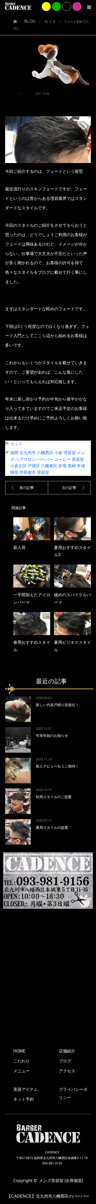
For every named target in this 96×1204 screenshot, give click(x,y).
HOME (19, 1051)
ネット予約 (23, 1099)
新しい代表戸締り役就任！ (57, 705)
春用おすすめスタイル (31, 646)
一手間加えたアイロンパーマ (31, 598)
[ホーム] (15, 20)
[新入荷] (31, 528)
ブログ (65, 1061)
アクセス (67, 1071)
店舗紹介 (67, 1051)
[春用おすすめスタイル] (31, 623)
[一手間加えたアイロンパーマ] (31, 576)
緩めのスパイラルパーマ (72, 598)
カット (23, 93)
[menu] (89, 7)
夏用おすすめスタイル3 (72, 551)
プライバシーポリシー (73, 1093)
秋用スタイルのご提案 (54, 797)
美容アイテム (25, 1089)
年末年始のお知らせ (52, 735)
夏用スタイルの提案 (52, 827)
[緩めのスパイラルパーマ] (72, 576)
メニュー (21, 1071)
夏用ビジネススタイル (72, 646)
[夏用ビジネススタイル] (72, 623)
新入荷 (19, 547)
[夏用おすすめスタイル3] (72, 528)
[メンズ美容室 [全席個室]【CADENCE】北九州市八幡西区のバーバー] (18, 6)
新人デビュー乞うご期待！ (57, 766)
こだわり (21, 1061)
